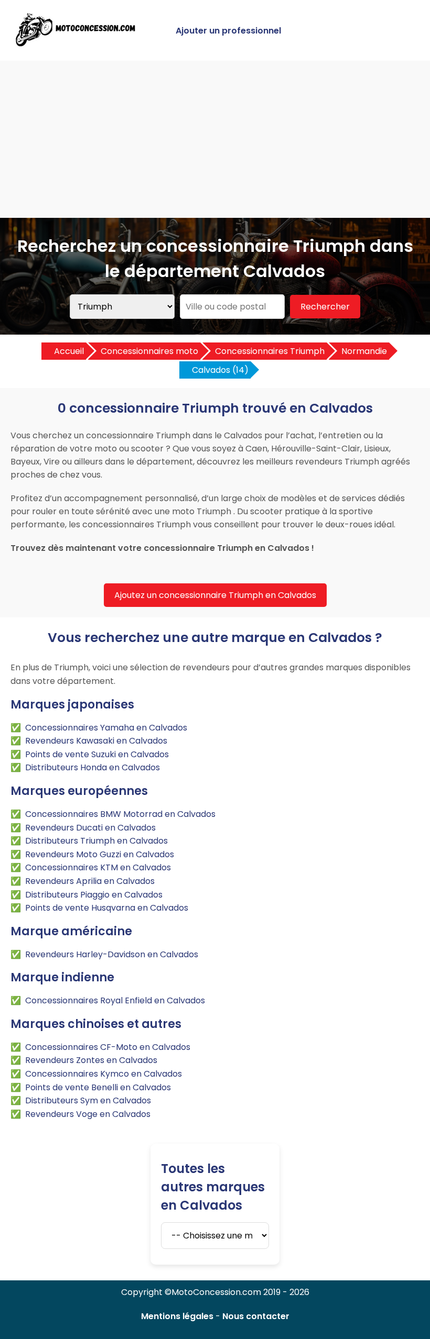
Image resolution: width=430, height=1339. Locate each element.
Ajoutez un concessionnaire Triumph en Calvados (215, 595)
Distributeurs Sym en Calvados (88, 1100)
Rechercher (325, 307)
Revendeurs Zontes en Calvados (91, 1060)
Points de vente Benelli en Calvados (98, 1087)
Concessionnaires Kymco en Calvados (103, 1074)
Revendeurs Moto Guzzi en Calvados (99, 854)
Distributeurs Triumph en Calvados (96, 841)
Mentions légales (177, 1316)
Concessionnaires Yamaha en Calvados (106, 728)
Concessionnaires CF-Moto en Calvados (107, 1047)
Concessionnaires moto (149, 351)
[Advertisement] (215, 139)
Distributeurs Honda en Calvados (92, 767)
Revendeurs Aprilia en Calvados (90, 881)
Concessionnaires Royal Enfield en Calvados (115, 1000)
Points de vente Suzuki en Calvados (97, 754)
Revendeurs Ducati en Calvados (90, 828)
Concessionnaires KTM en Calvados (98, 867)
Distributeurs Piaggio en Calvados (94, 895)
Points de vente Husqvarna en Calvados (106, 908)
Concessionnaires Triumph (270, 351)
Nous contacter (255, 1316)
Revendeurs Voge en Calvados (87, 1114)
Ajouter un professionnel (228, 31)
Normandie (364, 351)
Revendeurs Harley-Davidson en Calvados (111, 954)
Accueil (69, 351)
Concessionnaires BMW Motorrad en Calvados (120, 814)
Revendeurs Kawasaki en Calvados (96, 741)
